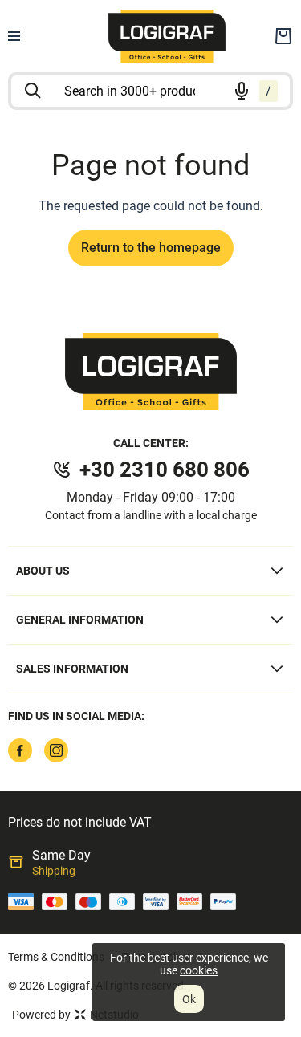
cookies (199, 970)
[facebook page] (20, 750)
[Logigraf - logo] (151, 372)
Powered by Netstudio (75, 1014)
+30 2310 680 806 (164, 470)
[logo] (167, 36)
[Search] (33, 90)
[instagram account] (56, 750)
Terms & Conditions (56, 956)
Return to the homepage (151, 247)
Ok (189, 999)
